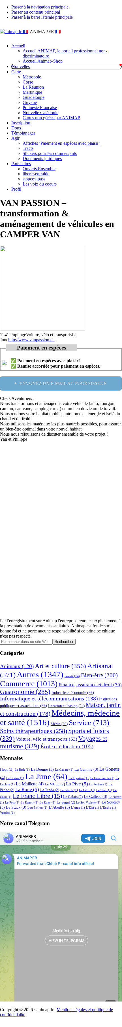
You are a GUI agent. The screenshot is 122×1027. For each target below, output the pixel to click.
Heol (7, 769)
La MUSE (55, 784)
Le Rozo (47, 802)
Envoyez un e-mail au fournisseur (63, 383)
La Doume (42, 769)
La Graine (15, 778)
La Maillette (30, 783)
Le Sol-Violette (88, 802)
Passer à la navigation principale (40, 7)
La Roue (27, 789)
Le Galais (73, 797)
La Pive (77, 784)
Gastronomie (25, 691)
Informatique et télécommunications (49, 699)
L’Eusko (108, 807)
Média (59, 724)
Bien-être (99, 675)
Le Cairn (87, 790)
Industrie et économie (73, 692)
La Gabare (64, 769)
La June (46, 776)
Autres (40, 674)
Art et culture (60, 666)
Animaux (17, 666)
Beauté (72, 676)
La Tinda (49, 790)
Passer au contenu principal (35, 12)
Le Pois (12, 802)
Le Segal (66, 802)
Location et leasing (66, 706)
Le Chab (104, 790)
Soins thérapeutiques (33, 730)
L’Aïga (78, 807)
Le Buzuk (69, 790)
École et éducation (66, 746)
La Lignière (79, 778)
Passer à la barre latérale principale (42, 17)
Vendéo (7, 812)
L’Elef (92, 807)
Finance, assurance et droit (90, 684)
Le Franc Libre (37, 795)
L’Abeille (59, 807)
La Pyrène (98, 784)
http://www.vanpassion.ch (31, 339)
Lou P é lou (37, 807)
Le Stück (16, 807)
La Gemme (86, 769)
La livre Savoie (102, 778)
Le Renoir (29, 802)
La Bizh (22, 769)
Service (89, 723)
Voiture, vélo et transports (46, 739)
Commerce (28, 683)
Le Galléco (95, 796)
